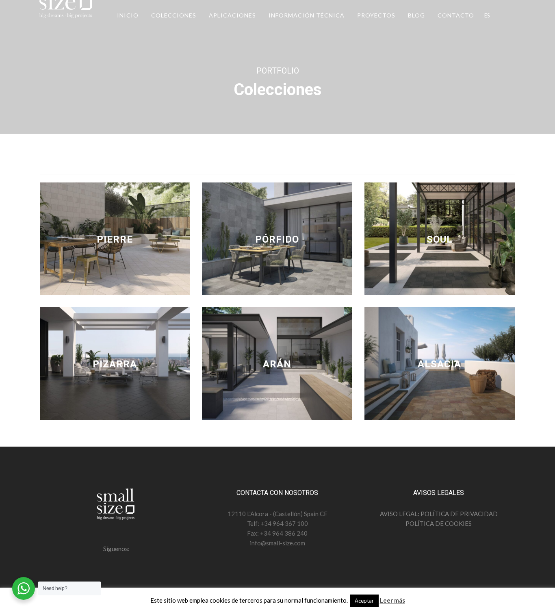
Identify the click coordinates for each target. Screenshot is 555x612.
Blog (416, 15)
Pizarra (115, 364)
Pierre (115, 239)
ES (487, 15)
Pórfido (277, 239)
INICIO (128, 15)
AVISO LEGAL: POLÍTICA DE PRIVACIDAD (439, 513)
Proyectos (376, 15)
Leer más (392, 600)
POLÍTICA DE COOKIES (438, 523)
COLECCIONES (173, 15)
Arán (277, 364)
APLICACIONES (232, 15)
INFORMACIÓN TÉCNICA (307, 15)
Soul (440, 239)
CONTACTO (456, 15)
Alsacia (439, 364)
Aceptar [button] (364, 600)
